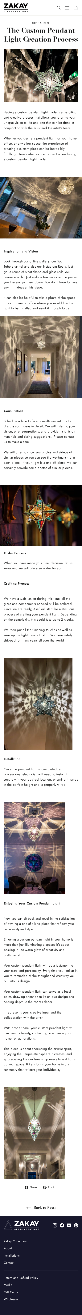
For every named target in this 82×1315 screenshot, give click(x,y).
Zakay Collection (15, 1241)
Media (8, 1285)
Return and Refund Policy (21, 1278)
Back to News (44, 1207)
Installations (12, 1255)
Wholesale (11, 1299)
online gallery (39, 261)
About (8, 1248)
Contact (9, 1262)
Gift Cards (11, 1292)
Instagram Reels (54, 266)
